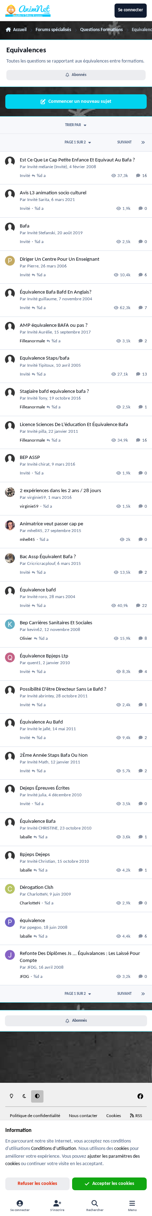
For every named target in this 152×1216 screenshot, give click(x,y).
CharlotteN (37, 894)
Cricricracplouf (41, 563)
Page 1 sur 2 (75, 142)
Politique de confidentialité (35, 1116)
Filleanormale (32, 341)
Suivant (124, 142)
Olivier (26, 638)
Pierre (33, 266)
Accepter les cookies (113, 1183)
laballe (26, 837)
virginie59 (36, 497)
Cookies (113, 1116)
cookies (121, 1148)
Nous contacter (83, 1116)
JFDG (31, 967)
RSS (138, 1116)
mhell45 (34, 531)
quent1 (34, 663)
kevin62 (34, 629)
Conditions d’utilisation (53, 1148)
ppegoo (34, 927)
